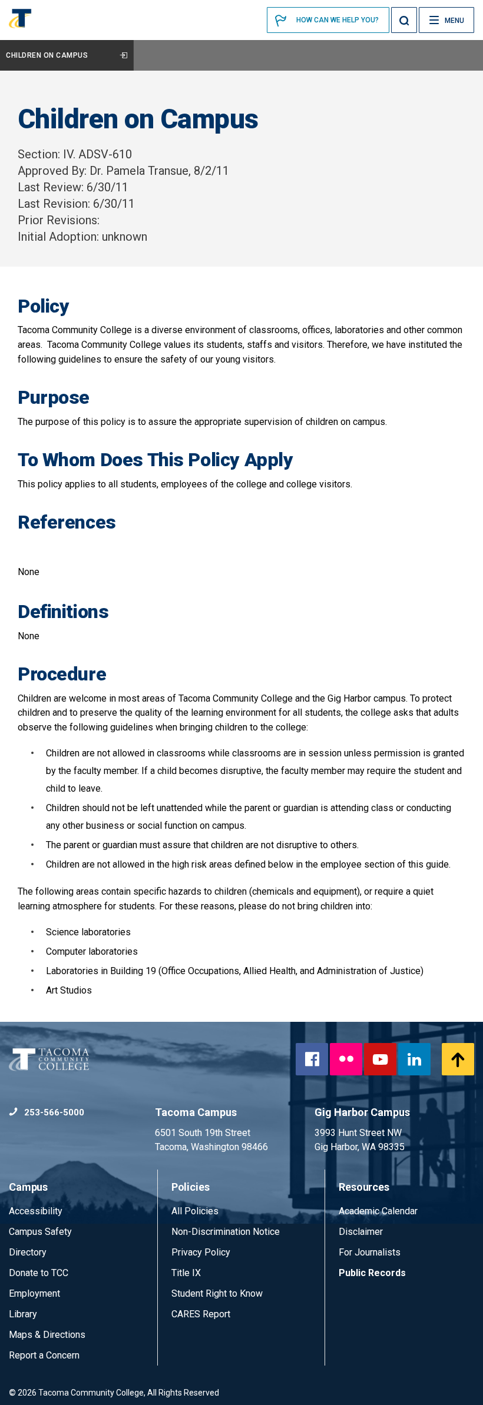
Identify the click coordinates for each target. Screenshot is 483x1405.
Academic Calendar (378, 1211)
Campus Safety (40, 1231)
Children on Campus (47, 55)
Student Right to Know (217, 1293)
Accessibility (35, 1211)
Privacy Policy (200, 1252)
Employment (34, 1293)
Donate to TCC (38, 1272)
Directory (28, 1252)
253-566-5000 (53, 1112)
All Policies (196, 1211)
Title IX (186, 1272)
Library (23, 1314)
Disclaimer (361, 1231)
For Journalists (370, 1252)
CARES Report (200, 1314)
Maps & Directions (47, 1334)
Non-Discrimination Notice (225, 1231)
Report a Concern (44, 1355)
